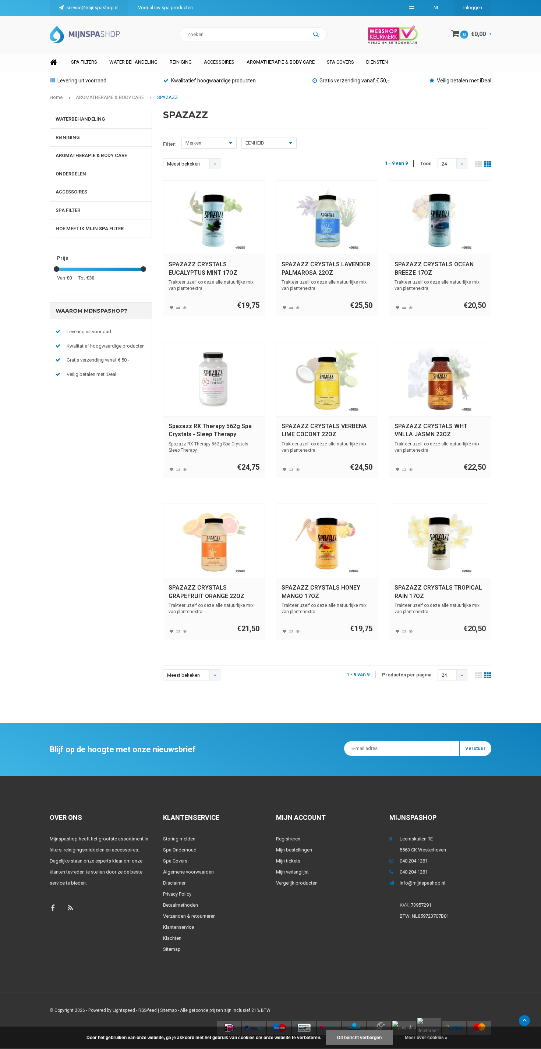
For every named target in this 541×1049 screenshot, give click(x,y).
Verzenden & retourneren (189, 916)
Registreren (288, 839)
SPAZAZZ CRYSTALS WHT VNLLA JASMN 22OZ (431, 430)
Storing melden (179, 839)
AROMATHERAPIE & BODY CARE (281, 62)
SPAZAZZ (167, 97)
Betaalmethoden (180, 905)
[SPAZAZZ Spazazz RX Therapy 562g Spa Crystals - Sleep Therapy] (213, 379)
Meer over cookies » (426, 1037)
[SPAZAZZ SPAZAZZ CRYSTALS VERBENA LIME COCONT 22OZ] (327, 379)
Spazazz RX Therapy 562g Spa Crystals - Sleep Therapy (210, 430)
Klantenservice (178, 927)
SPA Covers (340, 62)
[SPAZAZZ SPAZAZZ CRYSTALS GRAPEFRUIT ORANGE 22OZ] (213, 541)
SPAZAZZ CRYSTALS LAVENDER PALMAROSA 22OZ (326, 268)
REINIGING (67, 137)
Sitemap (172, 949)
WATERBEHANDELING (80, 119)
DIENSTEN (377, 62)
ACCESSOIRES (71, 192)
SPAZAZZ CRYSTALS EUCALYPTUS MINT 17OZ (203, 268)
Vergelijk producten (297, 883)
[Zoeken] (316, 34)
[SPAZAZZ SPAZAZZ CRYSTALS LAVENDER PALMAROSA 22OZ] (327, 217)
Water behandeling (133, 62)
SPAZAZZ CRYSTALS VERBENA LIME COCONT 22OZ (324, 430)
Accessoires (219, 62)
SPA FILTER (68, 210)
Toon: (426, 163)
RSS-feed (147, 1010)
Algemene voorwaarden (188, 872)
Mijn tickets (288, 861)
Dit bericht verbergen (359, 1037)
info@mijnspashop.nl (422, 883)
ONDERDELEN (71, 174)
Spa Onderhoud (180, 850)
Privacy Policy (177, 894)
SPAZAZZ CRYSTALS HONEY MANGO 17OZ (321, 592)
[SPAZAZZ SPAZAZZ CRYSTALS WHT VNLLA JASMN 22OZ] (440, 379)
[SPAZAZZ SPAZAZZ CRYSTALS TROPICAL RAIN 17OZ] (440, 541)
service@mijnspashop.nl (92, 7)
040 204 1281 (414, 861)
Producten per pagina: (407, 675)
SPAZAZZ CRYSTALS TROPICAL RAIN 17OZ (438, 592)
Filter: (170, 144)
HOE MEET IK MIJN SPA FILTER (90, 228)
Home (53, 62)
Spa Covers (175, 861)
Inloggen (472, 7)
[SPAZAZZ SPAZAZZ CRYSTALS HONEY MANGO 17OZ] (327, 541)
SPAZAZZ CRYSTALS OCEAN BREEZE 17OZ (434, 268)
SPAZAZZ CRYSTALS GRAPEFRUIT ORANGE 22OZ (206, 592)
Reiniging (181, 62)
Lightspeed (124, 1010)
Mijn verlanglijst (292, 872)
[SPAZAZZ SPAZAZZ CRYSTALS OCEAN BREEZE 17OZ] (440, 217)
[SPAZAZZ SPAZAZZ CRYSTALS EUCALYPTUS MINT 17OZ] (213, 217)
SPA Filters (84, 62)
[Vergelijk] (411, 7)
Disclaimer (174, 883)
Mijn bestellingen (294, 850)
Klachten (172, 938)
